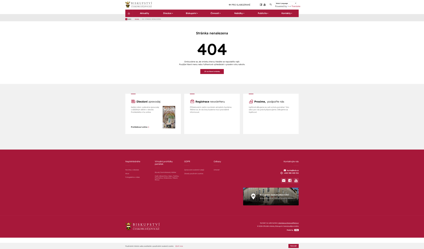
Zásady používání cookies (193, 174)
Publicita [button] (262, 13)
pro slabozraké (240, 4)
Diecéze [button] (167, 13)
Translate (296, 6)
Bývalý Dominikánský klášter (165, 172)
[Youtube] (296, 180)
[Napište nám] (283, 180)
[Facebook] (289, 180)
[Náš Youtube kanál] (264, 4)
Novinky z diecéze (132, 170)
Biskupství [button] (191, 13)
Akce (127, 174)
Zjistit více (179, 246)
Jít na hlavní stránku (212, 71)
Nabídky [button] (238, 13)
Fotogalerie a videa (132, 177)
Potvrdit (293, 246)
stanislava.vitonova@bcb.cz (288, 223)
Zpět (129, 19)
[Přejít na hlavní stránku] (138, 4)
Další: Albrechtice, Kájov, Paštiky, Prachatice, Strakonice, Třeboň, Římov (167, 178)
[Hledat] (270, 4)
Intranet (217, 170)
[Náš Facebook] (261, 4)
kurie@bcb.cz (293, 170)
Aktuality (144, 13)
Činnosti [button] (214, 13)
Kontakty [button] (286, 13)
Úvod (137, 19)
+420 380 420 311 (291, 173)
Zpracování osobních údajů (194, 170)
